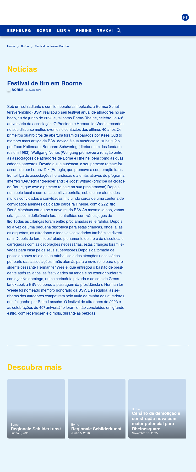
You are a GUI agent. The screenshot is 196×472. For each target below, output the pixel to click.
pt (185, 17)
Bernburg (19, 30)
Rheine (84, 30)
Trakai (105, 30)
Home (11, 46)
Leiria (64, 30)
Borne (44, 30)
